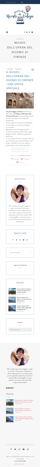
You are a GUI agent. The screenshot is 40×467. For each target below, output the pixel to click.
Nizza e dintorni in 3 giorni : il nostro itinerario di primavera (24, 299)
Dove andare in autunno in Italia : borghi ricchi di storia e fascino (24, 290)
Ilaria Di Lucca (25, 155)
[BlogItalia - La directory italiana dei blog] (9, 388)
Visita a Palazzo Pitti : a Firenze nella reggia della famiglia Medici (24, 307)
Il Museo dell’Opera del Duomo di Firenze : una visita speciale (19, 80)
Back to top (19, 464)
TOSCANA (18, 69)
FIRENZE (10, 69)
